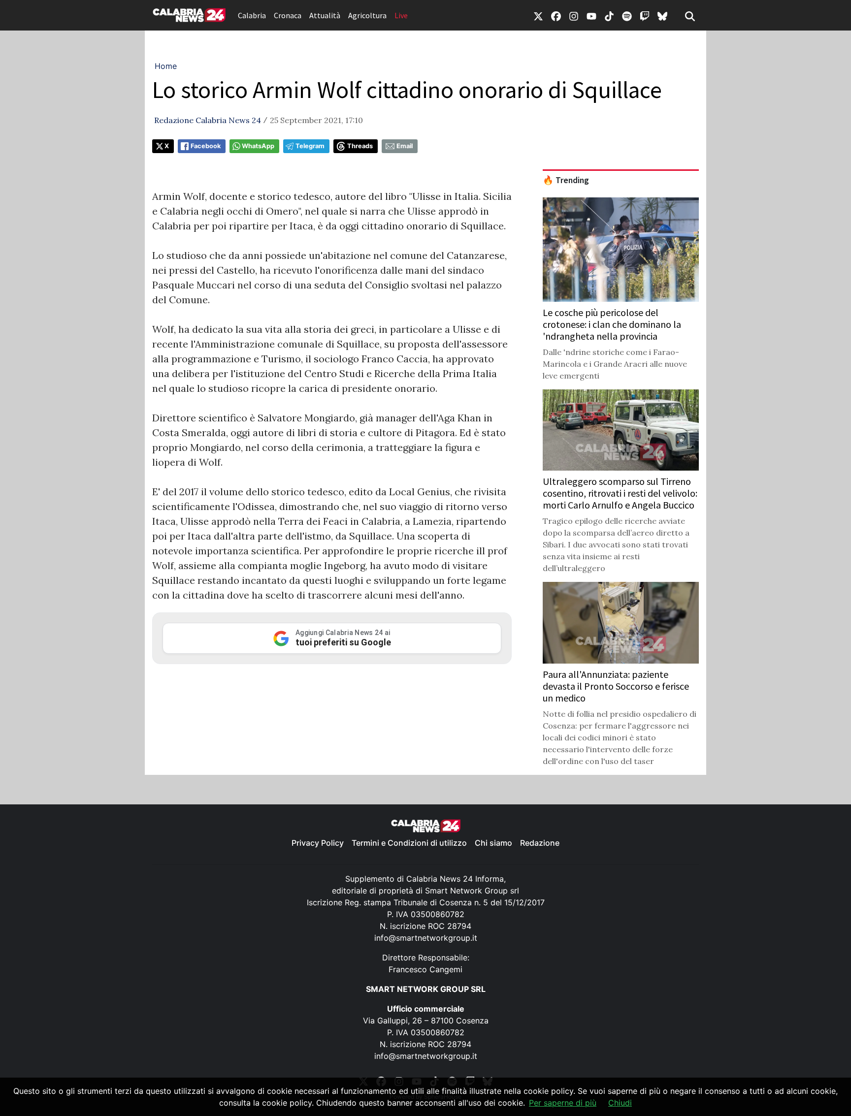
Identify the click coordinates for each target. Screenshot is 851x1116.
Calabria (252, 15)
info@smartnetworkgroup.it (425, 938)
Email (404, 146)
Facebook (206, 146)
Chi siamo (493, 843)
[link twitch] (645, 15)
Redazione (539, 843)
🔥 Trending (566, 180)
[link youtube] (591, 15)
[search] (690, 15)
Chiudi (620, 1103)
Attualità (324, 15)
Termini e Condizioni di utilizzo (409, 843)
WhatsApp (258, 146)
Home (166, 66)
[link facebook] (556, 15)
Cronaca (287, 15)
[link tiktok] (609, 15)
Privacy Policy (318, 843)
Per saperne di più (562, 1103)
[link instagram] (574, 15)
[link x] (538, 15)
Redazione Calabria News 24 (207, 120)
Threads (360, 146)
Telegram (310, 146)
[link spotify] (627, 15)
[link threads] (662, 15)
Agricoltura (367, 15)
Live (401, 15)
